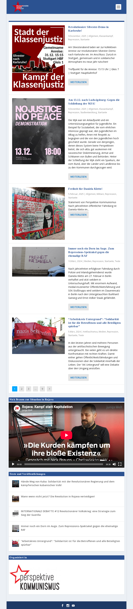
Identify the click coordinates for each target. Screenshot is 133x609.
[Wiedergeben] (13, 464)
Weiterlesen (78, 82)
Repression (73, 39)
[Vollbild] (120, 464)
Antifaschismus (90, 331)
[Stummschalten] (114, 464)
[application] (66, 435)
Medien (87, 261)
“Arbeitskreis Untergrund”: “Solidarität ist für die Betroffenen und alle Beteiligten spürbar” (94, 323)
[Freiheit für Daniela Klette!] (38, 213)
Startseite (85, 39)
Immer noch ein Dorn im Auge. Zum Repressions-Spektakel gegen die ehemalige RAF (91, 252)
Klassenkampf (106, 36)
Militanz (100, 194)
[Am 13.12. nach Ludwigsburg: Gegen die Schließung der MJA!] (38, 131)
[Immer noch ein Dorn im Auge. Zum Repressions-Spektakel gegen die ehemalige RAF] (38, 261)
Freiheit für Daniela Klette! (85, 188)
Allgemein (93, 36)
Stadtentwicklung (88, 112)
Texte (117, 261)
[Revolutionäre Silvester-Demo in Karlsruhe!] (38, 58)
